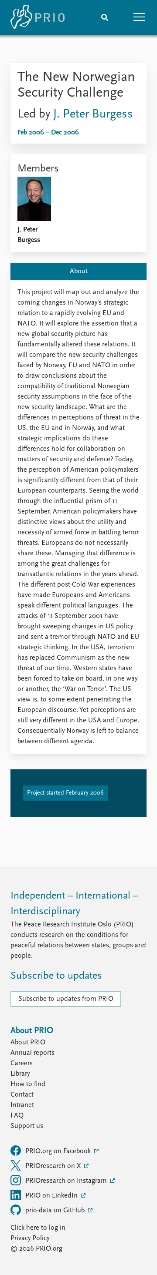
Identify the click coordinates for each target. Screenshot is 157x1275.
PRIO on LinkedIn (52, 1195)
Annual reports (32, 1053)
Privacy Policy (29, 1238)
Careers (21, 1063)
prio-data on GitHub (55, 1210)
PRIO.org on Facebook (58, 1151)
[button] (139, 17)
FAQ (17, 1115)
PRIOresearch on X (53, 1166)
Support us (26, 1126)
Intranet (22, 1105)
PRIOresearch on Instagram (67, 1181)
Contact (22, 1094)
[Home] (37, 17)
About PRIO (27, 1042)
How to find (27, 1084)
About (79, 271)
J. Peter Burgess (93, 114)
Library (20, 1073)
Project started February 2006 (65, 793)
